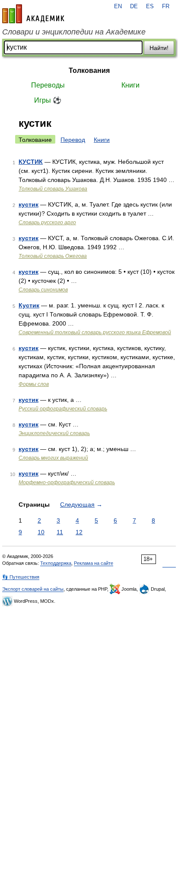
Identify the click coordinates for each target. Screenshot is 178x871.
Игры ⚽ (47, 100)
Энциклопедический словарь (54, 433)
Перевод (72, 139)
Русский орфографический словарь (63, 409)
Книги (130, 85)
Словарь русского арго (47, 222)
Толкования (89, 70)
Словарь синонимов (43, 290)
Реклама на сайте (93, 563)
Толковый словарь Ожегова (53, 256)
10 (41, 532)
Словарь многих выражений (53, 458)
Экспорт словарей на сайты (33, 589)
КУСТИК (31, 161)
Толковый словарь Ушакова (53, 189)
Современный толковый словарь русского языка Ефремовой (95, 332)
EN (118, 6)
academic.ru (33, 13)
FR (165, 6)
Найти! (158, 47)
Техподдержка (55, 563)
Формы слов (34, 384)
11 (60, 532)
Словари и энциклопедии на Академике (74, 32)
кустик (28, 204)
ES (150, 6)
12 (79, 532)
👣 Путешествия (20, 577)
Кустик (29, 305)
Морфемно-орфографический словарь (67, 482)
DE (134, 6)
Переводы (48, 85)
